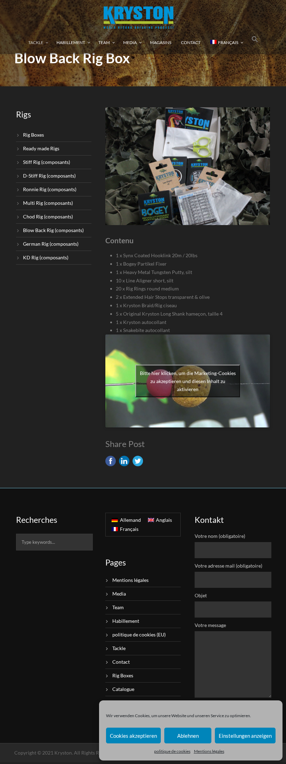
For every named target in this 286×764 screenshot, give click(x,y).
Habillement (71, 42)
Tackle (35, 42)
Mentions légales (209, 751)
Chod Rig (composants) (48, 216)
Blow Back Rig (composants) (53, 230)
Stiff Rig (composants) (46, 162)
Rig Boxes (33, 135)
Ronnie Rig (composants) (49, 189)
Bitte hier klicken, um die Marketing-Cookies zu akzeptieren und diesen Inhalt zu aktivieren (188, 381)
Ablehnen (188, 736)
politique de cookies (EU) (139, 634)
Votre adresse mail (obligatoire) (228, 566)
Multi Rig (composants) (48, 203)
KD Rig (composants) (45, 257)
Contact (191, 42)
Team (104, 42)
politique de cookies (172, 751)
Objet (201, 595)
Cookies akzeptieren (133, 736)
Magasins (160, 42)
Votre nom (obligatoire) (220, 536)
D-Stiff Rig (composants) (49, 176)
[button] (255, 42)
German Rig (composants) (50, 244)
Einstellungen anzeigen (245, 736)
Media (130, 42)
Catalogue (123, 689)
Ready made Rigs (41, 148)
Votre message (210, 625)
